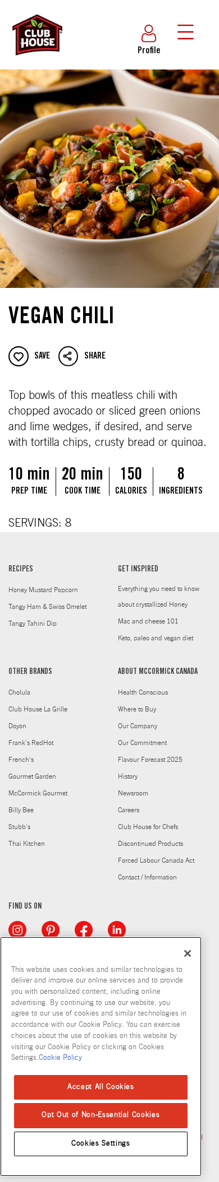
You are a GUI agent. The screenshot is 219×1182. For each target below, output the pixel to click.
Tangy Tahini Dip (32, 623)
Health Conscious (143, 692)
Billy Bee (21, 810)
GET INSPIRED (138, 570)
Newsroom (133, 793)
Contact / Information (147, 877)
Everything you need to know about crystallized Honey (158, 596)
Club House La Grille (37, 709)
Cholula (19, 692)
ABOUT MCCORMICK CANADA (158, 672)
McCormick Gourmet (37, 793)
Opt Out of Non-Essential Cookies (100, 1115)
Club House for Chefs (148, 826)
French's (21, 759)
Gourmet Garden (32, 776)
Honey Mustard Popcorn (43, 590)
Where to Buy (137, 709)
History (128, 776)
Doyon (17, 726)
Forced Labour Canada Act (156, 860)
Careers (128, 810)
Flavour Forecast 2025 (150, 759)
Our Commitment (142, 742)
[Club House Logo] (36, 60)
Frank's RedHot (30, 742)
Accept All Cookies (100, 1087)
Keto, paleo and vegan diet (155, 638)
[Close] (187, 953)
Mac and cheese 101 (148, 621)
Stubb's (19, 826)
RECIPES (20, 570)
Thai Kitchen (26, 843)
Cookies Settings (100, 1143)
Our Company (137, 726)
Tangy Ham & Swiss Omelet (47, 606)
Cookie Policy (60, 1058)
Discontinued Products (150, 843)
